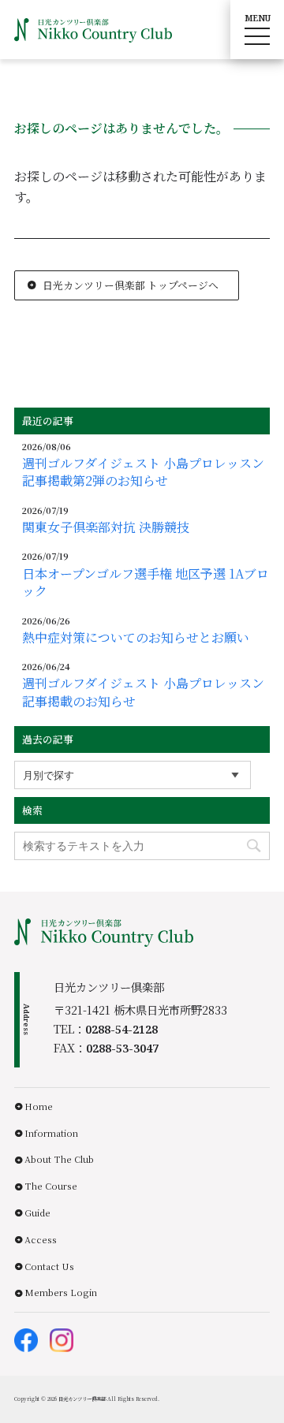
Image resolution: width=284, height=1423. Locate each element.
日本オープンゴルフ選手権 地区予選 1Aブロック (145, 582)
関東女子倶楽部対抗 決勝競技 (105, 527)
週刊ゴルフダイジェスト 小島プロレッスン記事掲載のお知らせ (143, 692)
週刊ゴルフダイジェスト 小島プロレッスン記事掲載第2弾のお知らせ (143, 472)
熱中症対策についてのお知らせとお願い (135, 637)
